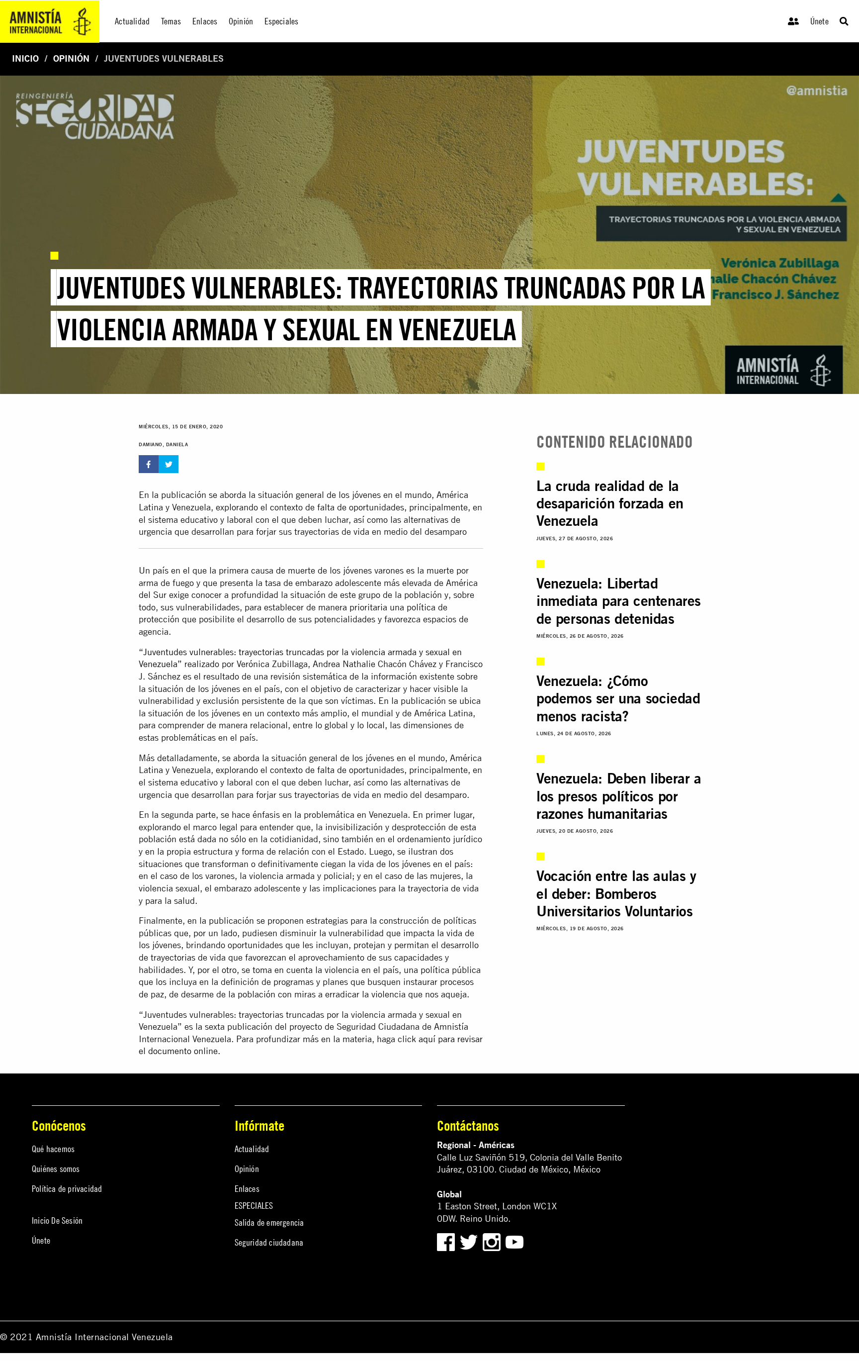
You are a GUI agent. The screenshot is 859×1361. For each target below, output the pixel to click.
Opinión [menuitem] (241, 21)
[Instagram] (493, 1241)
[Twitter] (470, 1241)
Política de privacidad (67, 1188)
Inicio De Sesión (57, 1220)
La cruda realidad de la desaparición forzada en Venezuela (610, 503)
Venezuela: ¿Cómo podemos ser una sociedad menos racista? (618, 698)
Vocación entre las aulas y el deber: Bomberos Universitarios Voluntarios (616, 893)
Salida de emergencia (269, 1222)
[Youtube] (514, 1241)
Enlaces (247, 1188)
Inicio (25, 58)
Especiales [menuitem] (281, 21)
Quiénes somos (56, 1169)
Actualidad (252, 1149)
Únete (819, 21)
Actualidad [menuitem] (132, 21)
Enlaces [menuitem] (204, 21)
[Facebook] (446, 1241)
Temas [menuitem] (171, 21)
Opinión (71, 58)
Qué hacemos (53, 1149)
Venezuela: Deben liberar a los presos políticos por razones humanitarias (618, 795)
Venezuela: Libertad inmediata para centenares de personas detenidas (618, 600)
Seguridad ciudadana (269, 1242)
